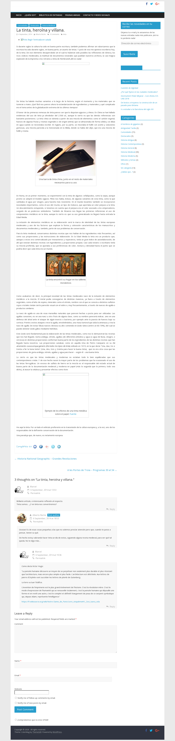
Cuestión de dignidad (129, 88)
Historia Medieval (48, 25)
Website (18, 689)
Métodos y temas (128, 160)
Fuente (73, 414)
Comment (18, 624)
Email (17, 675)
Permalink (35, 493)
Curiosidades (22, 25)
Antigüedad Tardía (128, 128)
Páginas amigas (72, 15)
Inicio (19, 15)
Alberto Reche (40, 34)
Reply (112, 509)
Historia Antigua (127, 140)
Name (17, 661)
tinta (64, 34)
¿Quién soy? (30, 15)
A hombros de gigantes (130, 124)
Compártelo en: (24, 447)
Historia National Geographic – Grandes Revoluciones (45, 458)
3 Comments (54, 34)
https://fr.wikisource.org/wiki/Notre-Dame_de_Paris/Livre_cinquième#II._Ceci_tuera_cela (61, 601)
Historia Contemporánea (131, 144)
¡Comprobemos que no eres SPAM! (32, 720)
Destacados (34, 25)
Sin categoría (126, 168)
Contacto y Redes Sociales (96, 15)
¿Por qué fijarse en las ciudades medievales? (139, 92)
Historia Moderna (128, 156)
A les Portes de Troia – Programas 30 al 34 (92, 470)
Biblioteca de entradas (50, 15)
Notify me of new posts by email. (32, 703)
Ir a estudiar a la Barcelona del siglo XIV (137, 109)
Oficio (123, 164)
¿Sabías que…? (127, 172)
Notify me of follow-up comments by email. (36, 698)
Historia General (127, 148)
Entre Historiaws (131, 67)
